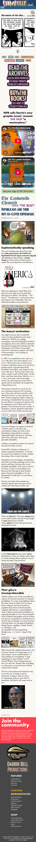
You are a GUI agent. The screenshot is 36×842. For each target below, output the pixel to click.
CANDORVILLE (15, 779)
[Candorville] (18, 3)
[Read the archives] (18, 75)
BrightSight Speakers (15, 808)
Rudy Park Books (16, 826)
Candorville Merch (16, 818)
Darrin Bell (16, 837)
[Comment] (20, 60)
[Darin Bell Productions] (18, 758)
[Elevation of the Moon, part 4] (17, 57)
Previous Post (5, 715)
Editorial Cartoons (16, 781)
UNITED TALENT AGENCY (16, 802)
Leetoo (25, 840)
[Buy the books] (18, 98)
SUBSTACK (16, 790)
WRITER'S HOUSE (16, 805)
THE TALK (14, 785)
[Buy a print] (9, 60)
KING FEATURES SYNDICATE (16, 798)
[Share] (28, 60)
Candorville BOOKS (17, 820)
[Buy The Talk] (18, 191)
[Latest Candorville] (11, 57)
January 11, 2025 (13, 218)
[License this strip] (27, 57)
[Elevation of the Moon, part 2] (4, 57)
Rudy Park (14, 783)
